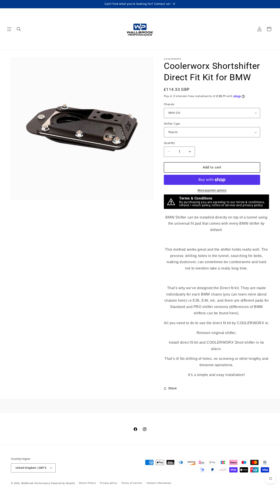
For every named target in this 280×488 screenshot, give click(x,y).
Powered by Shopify (63, 483)
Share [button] (172, 388)
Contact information (159, 482)
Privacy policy (108, 482)
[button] (9, 29)
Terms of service (131, 482)
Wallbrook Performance (35, 483)
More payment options (212, 190)
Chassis (169, 104)
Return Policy (87, 482)
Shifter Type (172, 123)
